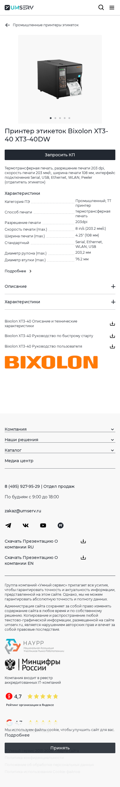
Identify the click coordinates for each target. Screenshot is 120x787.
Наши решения (21, 439)
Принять (60, 748)
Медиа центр (19, 460)
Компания (16, 429)
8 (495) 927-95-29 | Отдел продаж (40, 486)
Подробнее (17, 735)
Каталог (13, 450)
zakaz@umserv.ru (23, 510)
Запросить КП (60, 154)
